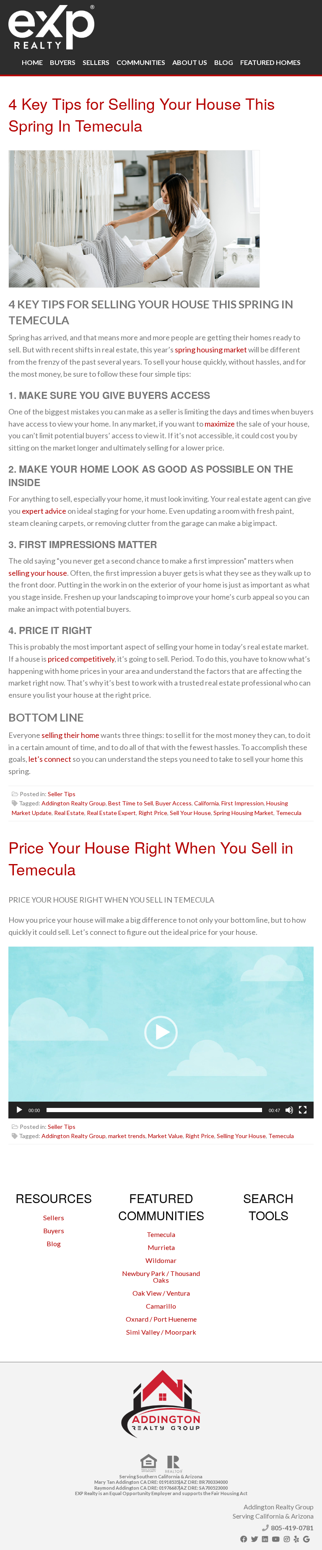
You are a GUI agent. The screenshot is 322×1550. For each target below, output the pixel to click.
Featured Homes (270, 62)
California (206, 803)
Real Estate (69, 812)
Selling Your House (241, 1135)
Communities (141, 62)
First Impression (242, 803)
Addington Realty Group (74, 803)
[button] (161, 1032)
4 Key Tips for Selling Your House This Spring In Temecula (141, 114)
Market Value (165, 1135)
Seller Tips (61, 793)
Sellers (96, 62)
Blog (223, 62)
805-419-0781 (292, 1528)
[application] (161, 1032)
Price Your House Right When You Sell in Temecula (150, 858)
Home (32, 62)
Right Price (152, 812)
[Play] (19, 1110)
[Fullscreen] (303, 1110)
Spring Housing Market (243, 812)
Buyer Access (174, 803)
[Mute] (289, 1110)
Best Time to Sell (130, 803)
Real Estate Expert (111, 812)
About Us (189, 62)
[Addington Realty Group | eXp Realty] (51, 25)
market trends (126, 1135)
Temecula (288, 812)
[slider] (154, 1110)
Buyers (62, 62)
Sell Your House (190, 812)
